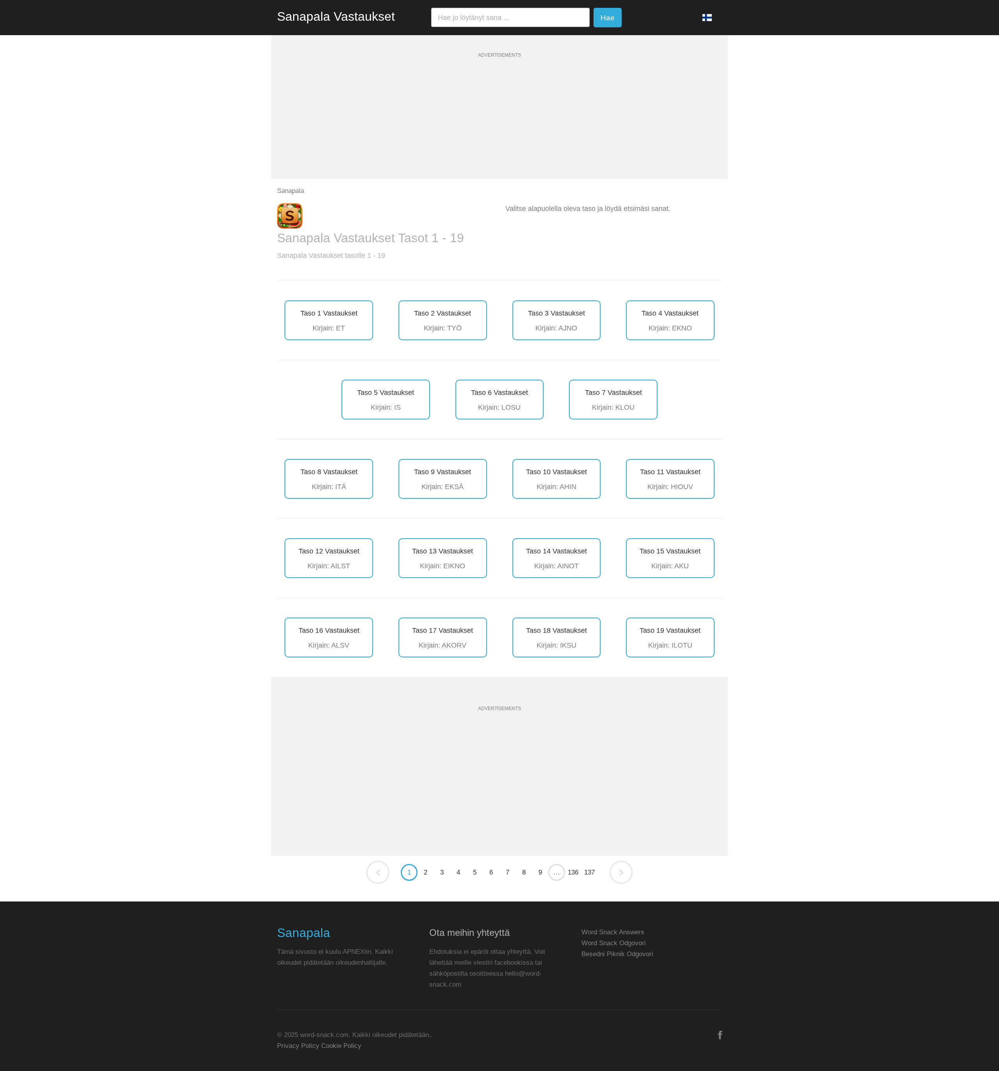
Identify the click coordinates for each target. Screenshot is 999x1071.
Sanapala (303, 933)
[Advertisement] (499, 124)
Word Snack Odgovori (613, 943)
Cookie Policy (341, 1046)
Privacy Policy (298, 1046)
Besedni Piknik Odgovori (617, 954)
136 (573, 872)
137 (589, 872)
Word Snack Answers (612, 932)
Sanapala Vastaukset (336, 16)
